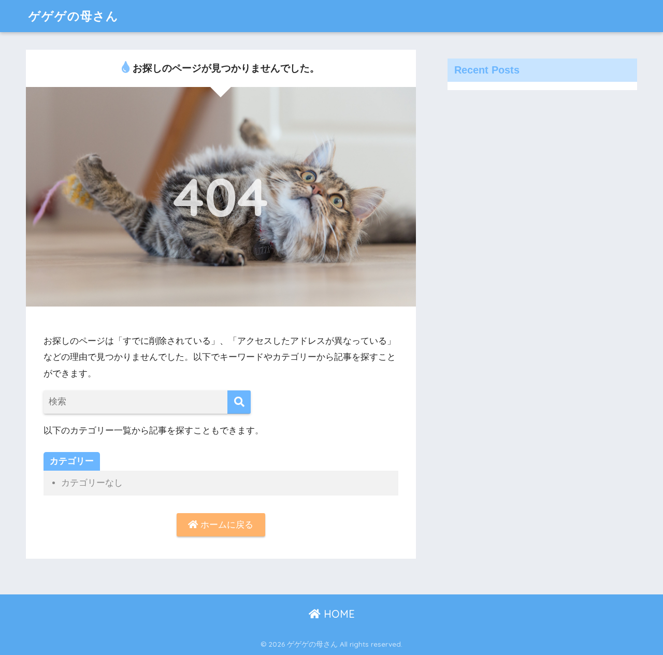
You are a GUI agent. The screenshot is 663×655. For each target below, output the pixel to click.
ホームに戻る (225, 525)
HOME (338, 613)
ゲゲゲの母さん (73, 15)
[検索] (239, 402)
